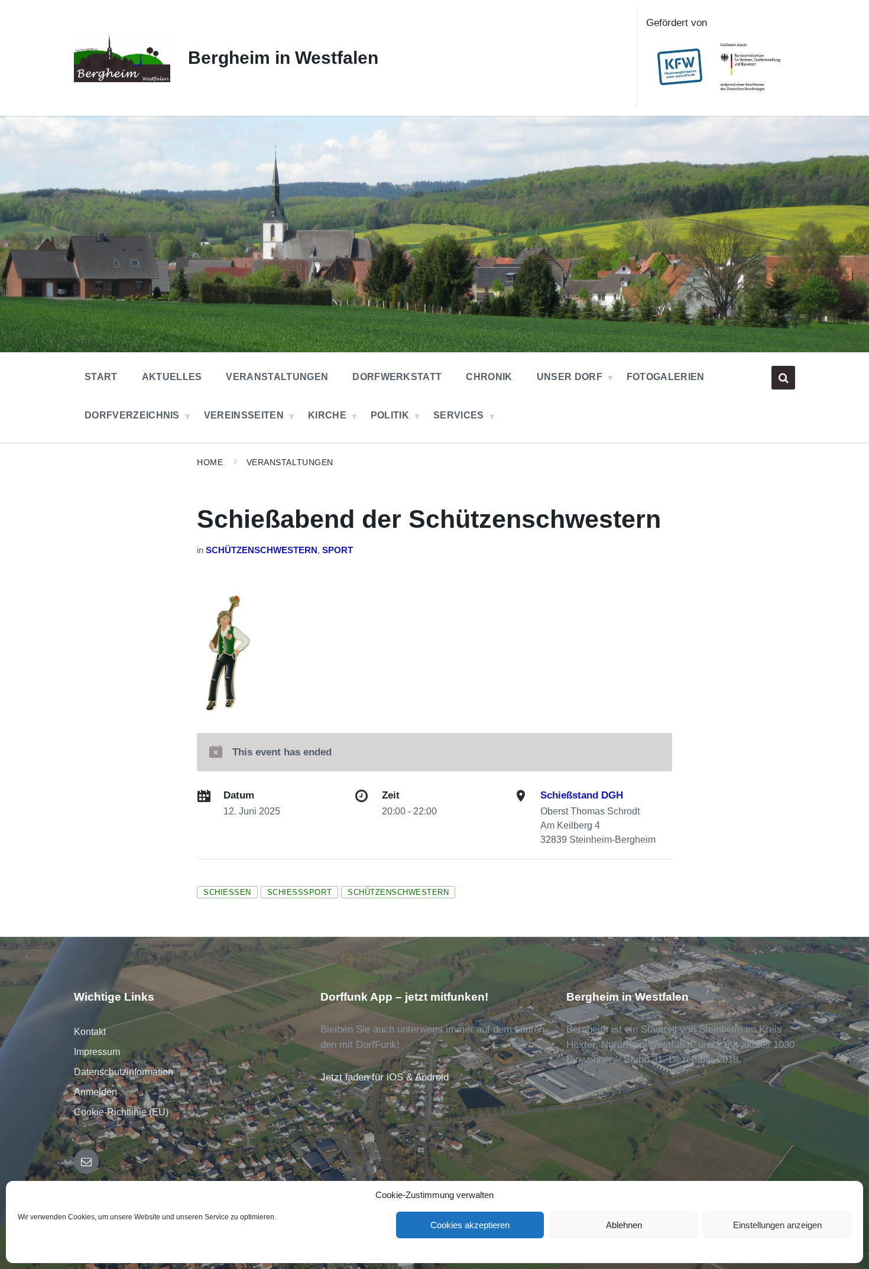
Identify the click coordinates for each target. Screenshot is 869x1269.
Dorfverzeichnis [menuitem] (132, 415)
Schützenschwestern (261, 550)
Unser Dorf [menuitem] (569, 377)
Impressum (97, 1052)
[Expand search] (783, 378)
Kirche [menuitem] (327, 415)
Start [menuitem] (101, 377)
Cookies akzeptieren (470, 1225)
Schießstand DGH (581, 795)
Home (210, 462)
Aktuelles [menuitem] (172, 377)
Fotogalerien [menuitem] (666, 377)
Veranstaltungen (290, 462)
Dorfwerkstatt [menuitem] (397, 377)
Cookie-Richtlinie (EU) (121, 1112)
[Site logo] (122, 79)
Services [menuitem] (458, 415)
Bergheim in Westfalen (283, 57)
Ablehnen (624, 1225)
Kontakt (90, 1032)
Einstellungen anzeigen (777, 1225)
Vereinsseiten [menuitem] (244, 415)
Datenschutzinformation (123, 1072)
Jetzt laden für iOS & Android (384, 1077)
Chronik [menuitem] (489, 377)
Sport (337, 550)
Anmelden (95, 1092)
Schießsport (299, 892)
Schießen (227, 892)
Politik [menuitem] (390, 415)
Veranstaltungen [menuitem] (277, 377)
